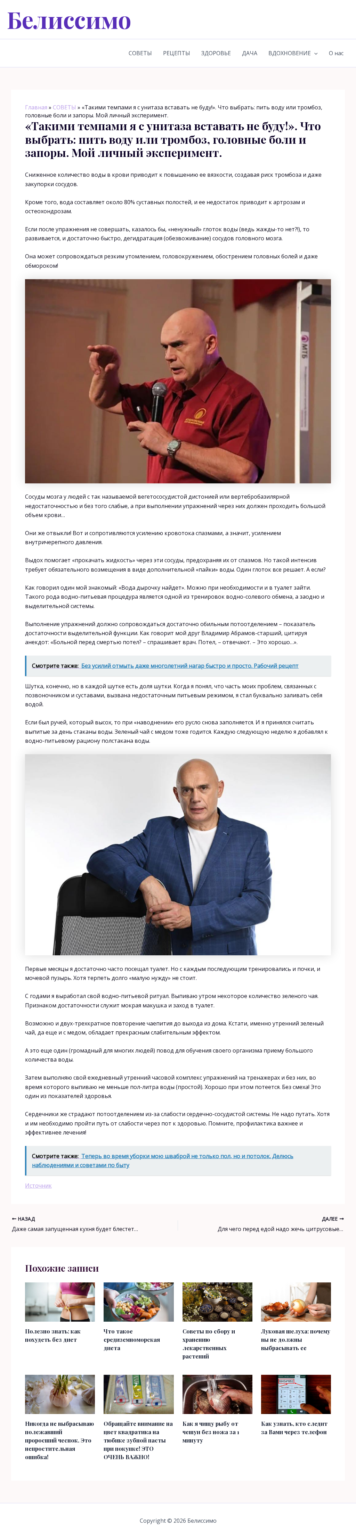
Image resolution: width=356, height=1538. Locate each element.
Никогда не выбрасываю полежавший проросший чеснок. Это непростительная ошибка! (59, 1440)
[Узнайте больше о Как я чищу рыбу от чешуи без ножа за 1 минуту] (217, 1394)
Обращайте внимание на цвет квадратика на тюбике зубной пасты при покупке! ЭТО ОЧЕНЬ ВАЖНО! (138, 1440)
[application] (314, 53)
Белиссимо (69, 19)
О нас (336, 53)
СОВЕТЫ (140, 53)
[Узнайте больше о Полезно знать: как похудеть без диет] (60, 1301)
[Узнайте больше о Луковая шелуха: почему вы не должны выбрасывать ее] (296, 1301)
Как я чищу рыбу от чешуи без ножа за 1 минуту (211, 1432)
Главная (36, 107)
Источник (38, 1185)
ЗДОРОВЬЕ (216, 53)
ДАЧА (249, 53)
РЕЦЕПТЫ (176, 53)
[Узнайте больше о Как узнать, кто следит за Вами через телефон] (296, 1394)
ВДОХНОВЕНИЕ (289, 53)
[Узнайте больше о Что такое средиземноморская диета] (138, 1301)
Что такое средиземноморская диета (132, 1340)
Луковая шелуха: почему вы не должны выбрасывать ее (295, 1340)
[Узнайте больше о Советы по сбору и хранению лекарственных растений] (217, 1301)
